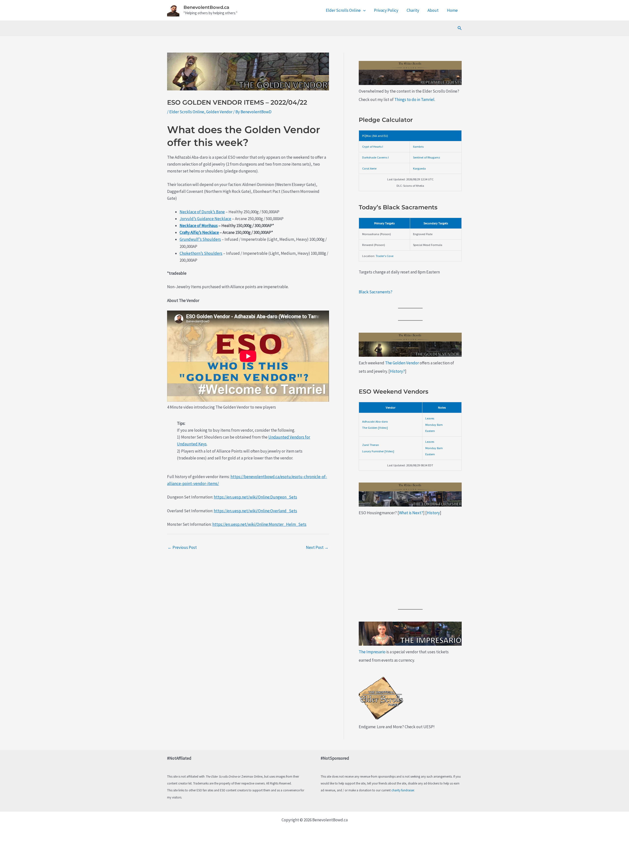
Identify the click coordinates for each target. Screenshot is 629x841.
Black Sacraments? (375, 292)
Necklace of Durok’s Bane (202, 211)
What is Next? (411, 512)
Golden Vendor (219, 111)
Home (452, 10)
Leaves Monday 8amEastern (434, 424)
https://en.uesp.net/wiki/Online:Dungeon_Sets (255, 497)
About (433, 10)
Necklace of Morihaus (199, 225)
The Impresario (372, 652)
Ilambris (418, 146)
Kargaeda (419, 168)
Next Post (317, 547)
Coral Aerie (369, 168)
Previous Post (182, 547)
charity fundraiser (402, 790)
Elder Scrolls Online (343, 10)
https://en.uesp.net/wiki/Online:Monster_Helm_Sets (259, 524)
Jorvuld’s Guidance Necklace (205, 218)
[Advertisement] (410, 563)
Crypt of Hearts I (372, 146)
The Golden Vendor (402, 363)
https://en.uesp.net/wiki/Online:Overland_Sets (255, 510)
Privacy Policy (386, 10)
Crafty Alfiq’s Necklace (199, 232)
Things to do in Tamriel (414, 99)
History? (397, 371)
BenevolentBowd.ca (206, 7)
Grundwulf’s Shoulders (200, 239)
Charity (413, 10)
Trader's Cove (384, 256)
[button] (363, 10)
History (433, 512)
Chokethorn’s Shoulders (201, 253)
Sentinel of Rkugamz (426, 157)
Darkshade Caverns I (375, 157)
